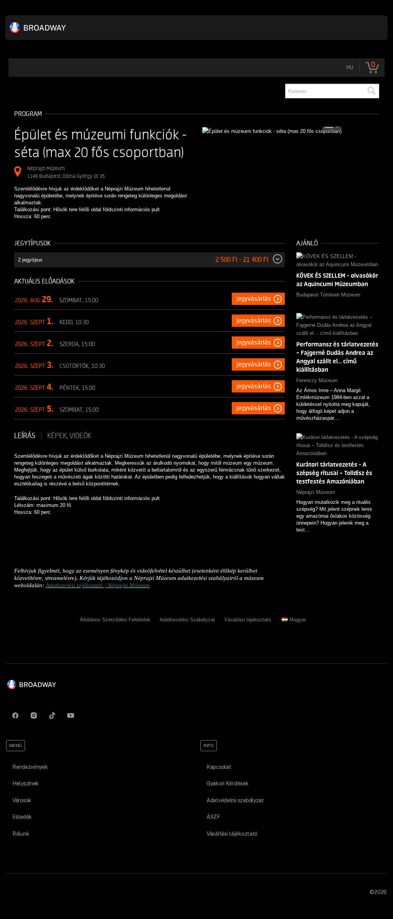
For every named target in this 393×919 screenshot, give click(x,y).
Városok (21, 800)
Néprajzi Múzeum (315, 492)
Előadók (22, 817)
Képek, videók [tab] (69, 436)
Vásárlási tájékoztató (247, 620)
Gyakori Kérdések (227, 783)
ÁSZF (213, 817)
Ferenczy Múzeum (317, 380)
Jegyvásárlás (253, 298)
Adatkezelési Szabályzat (187, 620)
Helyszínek (25, 783)
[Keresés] (371, 91)
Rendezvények (30, 767)
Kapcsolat (218, 767)
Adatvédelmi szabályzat (235, 800)
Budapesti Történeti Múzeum (328, 295)
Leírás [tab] (24, 436)
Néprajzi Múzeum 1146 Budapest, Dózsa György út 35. (66, 172)
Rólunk (20, 834)
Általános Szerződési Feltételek (115, 620)
